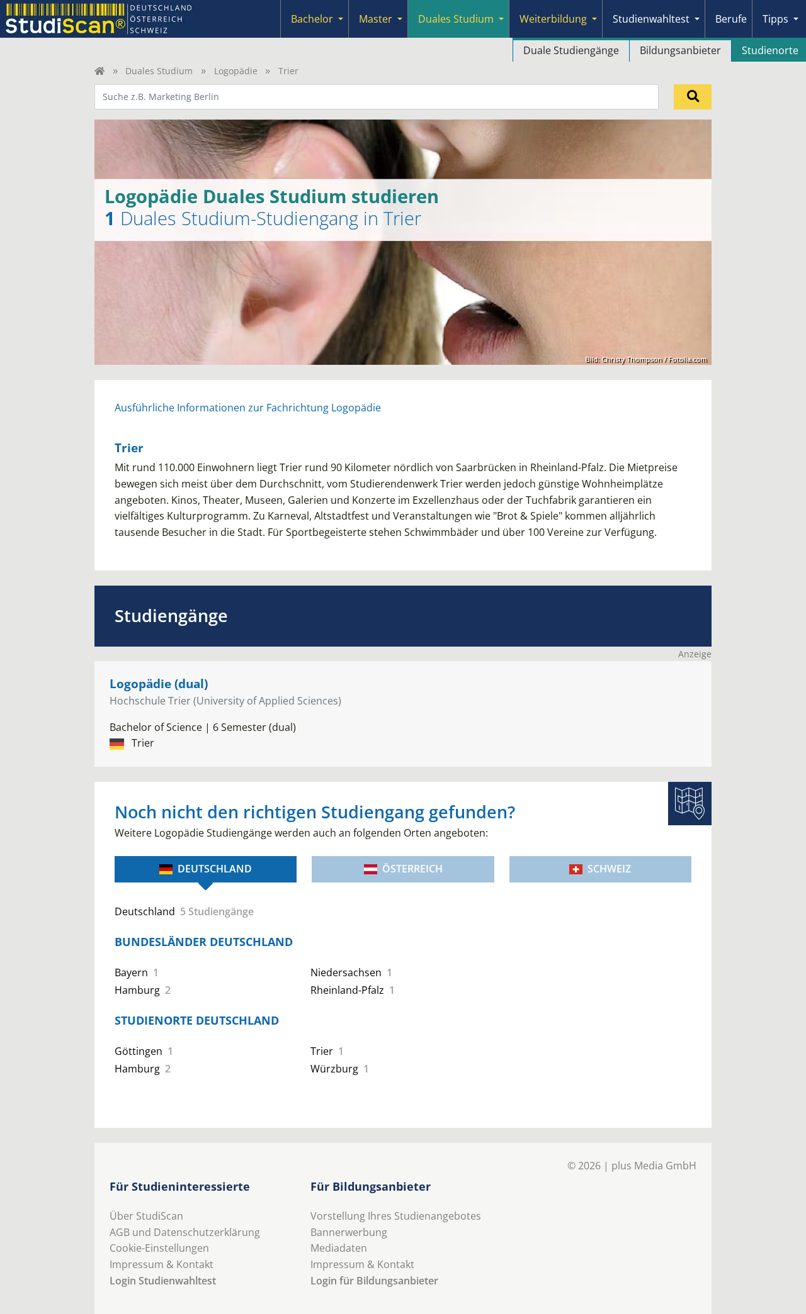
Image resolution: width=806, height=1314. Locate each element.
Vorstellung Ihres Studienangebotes (395, 1216)
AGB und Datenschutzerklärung (185, 1232)
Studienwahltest (651, 19)
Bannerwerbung (348, 1232)
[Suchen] (693, 96)
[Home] (99, 71)
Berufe (731, 19)
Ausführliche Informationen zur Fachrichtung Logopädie (248, 408)
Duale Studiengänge (571, 50)
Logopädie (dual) (159, 683)
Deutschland (215, 869)
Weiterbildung (553, 19)
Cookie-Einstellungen (159, 1248)
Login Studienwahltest (163, 1281)
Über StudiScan (146, 1216)
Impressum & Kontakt (161, 1264)
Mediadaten (338, 1248)
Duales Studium (456, 19)
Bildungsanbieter (680, 50)
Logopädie (236, 71)
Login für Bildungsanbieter (374, 1281)
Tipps (775, 19)
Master (375, 19)
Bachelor (312, 19)
